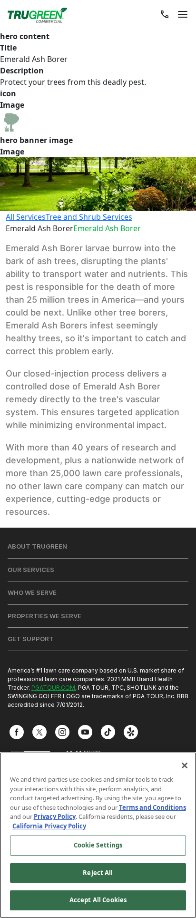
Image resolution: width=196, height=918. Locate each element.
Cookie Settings (98, 845)
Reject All (98, 872)
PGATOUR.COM (53, 687)
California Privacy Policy (49, 826)
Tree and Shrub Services (89, 217)
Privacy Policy (55, 816)
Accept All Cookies (98, 900)
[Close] (184, 765)
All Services (26, 217)
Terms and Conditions (152, 807)
